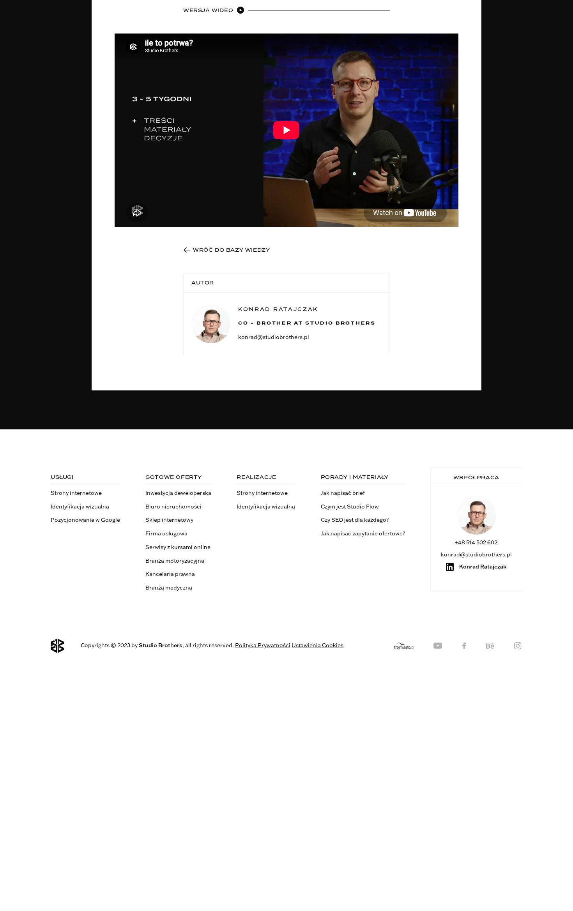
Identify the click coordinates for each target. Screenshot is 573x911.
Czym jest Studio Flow (350, 506)
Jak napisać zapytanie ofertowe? (363, 533)
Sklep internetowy (169, 519)
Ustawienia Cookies (317, 645)
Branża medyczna (168, 587)
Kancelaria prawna (170, 573)
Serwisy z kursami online (177, 547)
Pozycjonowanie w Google (85, 519)
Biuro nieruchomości (173, 506)
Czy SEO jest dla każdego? (355, 519)
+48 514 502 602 (476, 542)
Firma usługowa (166, 533)
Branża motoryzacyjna (174, 560)
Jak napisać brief (343, 492)
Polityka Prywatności (262, 645)
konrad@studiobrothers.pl (273, 337)
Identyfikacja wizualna (80, 506)
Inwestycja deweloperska (178, 492)
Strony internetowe (76, 492)
